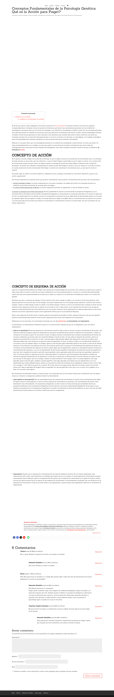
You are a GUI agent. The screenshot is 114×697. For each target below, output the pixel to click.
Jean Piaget (57, 15)
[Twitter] (21, 537)
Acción (22, 150)
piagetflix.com (96, 533)
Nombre (15, 656)
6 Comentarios (78, 15)
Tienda (57, 5)
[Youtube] (24, 537)
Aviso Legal (38, 693)
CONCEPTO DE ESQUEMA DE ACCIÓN (31, 119)
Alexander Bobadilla (35, 562)
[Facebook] (14, 537)
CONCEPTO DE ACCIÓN (22, 117)
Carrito (51, 5)
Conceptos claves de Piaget (20, 15)
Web (13, 667)
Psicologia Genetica (67, 15)
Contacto (45, 693)
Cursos (63, 5)
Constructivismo (33, 15)
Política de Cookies (27, 693)
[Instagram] (17, 537)
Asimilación (62, 321)
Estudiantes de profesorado (46, 15)
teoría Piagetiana (60, 126)
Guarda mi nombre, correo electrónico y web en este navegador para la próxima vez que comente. (45, 671)
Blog (46, 5)
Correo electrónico (18, 662)
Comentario (16, 637)
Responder (98, 552)
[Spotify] (28, 537)
